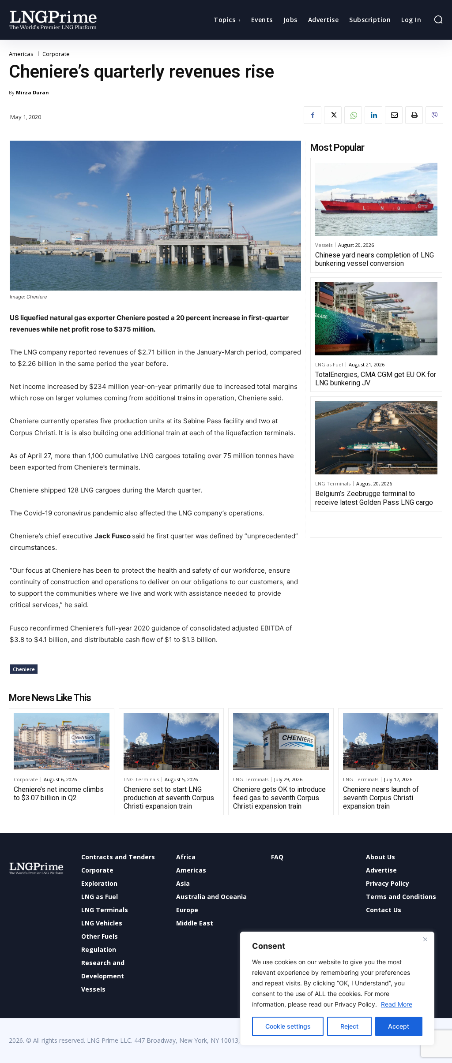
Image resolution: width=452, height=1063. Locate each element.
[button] (438, 19)
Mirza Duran (32, 92)
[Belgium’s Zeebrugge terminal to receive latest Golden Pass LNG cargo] (376, 437)
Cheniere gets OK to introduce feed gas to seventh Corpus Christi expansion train (279, 797)
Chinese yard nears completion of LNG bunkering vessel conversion (374, 259)
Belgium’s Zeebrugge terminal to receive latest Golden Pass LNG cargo (374, 497)
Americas (21, 54)
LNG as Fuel (329, 364)
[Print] (414, 115)
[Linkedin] (373, 115)
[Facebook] (312, 115)
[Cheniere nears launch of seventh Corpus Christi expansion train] (391, 741)
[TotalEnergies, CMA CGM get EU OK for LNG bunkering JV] (376, 318)
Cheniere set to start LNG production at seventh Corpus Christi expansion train (169, 797)
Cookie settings (288, 1026)
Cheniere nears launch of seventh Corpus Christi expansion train (381, 797)
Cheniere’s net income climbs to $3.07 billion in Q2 (59, 793)
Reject (349, 1026)
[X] (333, 115)
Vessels (323, 244)
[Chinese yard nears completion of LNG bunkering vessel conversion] (376, 199)
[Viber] (434, 115)
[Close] (425, 939)
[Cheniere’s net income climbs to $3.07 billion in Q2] (61, 741)
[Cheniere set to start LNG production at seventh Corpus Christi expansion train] (171, 741)
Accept (398, 1026)
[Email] (394, 115)
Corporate (56, 54)
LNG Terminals (332, 483)
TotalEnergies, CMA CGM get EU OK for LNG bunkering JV (375, 378)
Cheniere (24, 669)
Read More (396, 1004)
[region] (337, 988)
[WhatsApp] (353, 115)
